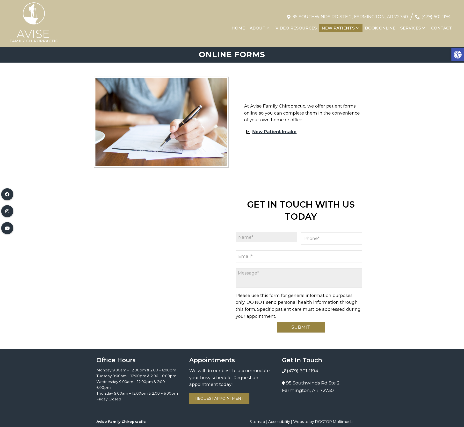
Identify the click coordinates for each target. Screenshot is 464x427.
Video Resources (296, 28)
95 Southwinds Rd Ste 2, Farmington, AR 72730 (350, 16)
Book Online (380, 28)
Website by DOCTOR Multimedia (323, 421)
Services (410, 28)
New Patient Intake (274, 131)
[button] (457, 54)
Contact (441, 28)
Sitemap (257, 421)
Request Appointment (219, 398)
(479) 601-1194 (436, 16)
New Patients (338, 28)
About (257, 28)
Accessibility (279, 421)
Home (238, 28)
